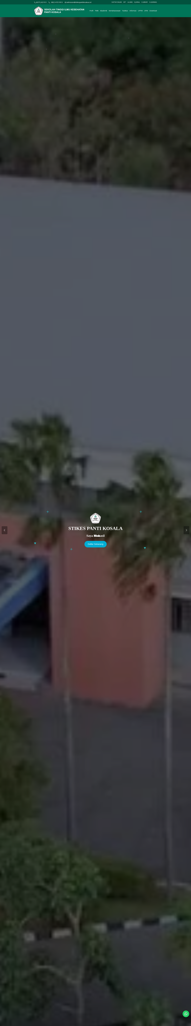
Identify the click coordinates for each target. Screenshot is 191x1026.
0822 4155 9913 (57, 2)
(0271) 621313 (41, 2)
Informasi (133, 11)
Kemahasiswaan (114, 11)
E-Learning (153, 2)
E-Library (145, 2)
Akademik (103, 11)
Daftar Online (117, 2)
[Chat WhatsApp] (186, 1014)
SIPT (124, 2)
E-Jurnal (137, 2)
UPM (146, 11)
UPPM (140, 11)
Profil (91, 11)
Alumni (130, 2)
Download (153, 11)
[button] (4, 530)
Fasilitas (125, 11)
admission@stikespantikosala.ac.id (78, 2)
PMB (96, 11)
